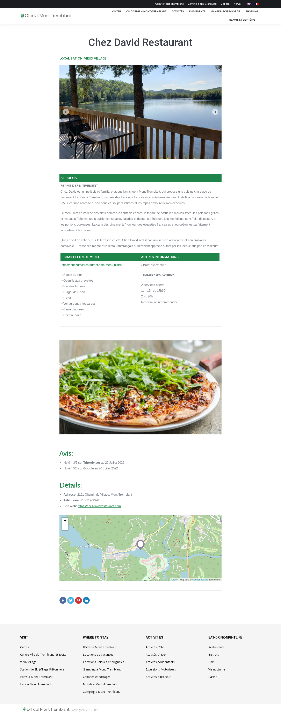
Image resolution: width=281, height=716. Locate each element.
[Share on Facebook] (62, 600)
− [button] (65, 527)
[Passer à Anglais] (249, 3)
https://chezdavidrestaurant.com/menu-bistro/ (92, 265)
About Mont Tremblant (169, 3)
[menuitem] (116, 11)
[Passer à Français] (257, 3)
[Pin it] (78, 600)
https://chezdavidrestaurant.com (99, 506)
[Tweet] (70, 600)
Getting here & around (202, 3)
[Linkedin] (86, 600)
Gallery (225, 3)
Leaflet (174, 579)
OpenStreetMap (200, 579)
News (237, 3)
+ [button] (65, 520)
